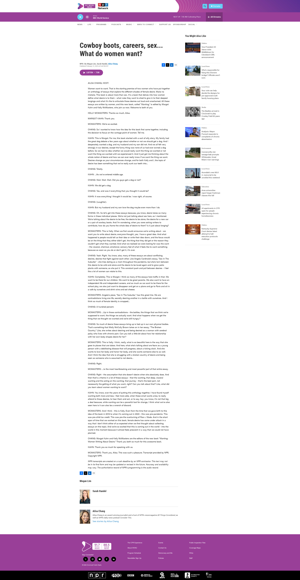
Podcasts (116, 24)
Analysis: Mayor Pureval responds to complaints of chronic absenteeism (210, 135)
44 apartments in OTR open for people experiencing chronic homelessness (211, 212)
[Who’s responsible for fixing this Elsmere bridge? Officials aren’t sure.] (192, 71)
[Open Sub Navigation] (84, 24)
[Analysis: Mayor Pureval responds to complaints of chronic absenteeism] (192, 132)
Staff (190, 558)
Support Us (165, 24)
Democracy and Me (165, 553)
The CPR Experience (135, 543)
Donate (216, 6)
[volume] (87, 17)
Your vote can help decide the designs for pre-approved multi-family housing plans (211, 94)
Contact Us (162, 548)
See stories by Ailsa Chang (106, 521)
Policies (161, 558)
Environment (206, 148)
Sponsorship (179, 24)
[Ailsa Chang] (85, 517)
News (79, 24)
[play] (80, 17)
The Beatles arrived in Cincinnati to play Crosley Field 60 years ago (211, 115)
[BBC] (130, 575)
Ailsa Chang (113, 64)
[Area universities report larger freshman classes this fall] (192, 191)
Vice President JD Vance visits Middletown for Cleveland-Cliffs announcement (209, 52)
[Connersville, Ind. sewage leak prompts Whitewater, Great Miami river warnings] (192, 153)
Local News (206, 66)
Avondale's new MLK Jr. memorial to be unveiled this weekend (211, 175)
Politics (204, 43)
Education (205, 187)
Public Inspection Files (197, 543)
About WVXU (132, 548)
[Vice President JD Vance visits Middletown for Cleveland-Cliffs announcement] (192, 48)
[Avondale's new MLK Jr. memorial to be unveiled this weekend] (192, 173)
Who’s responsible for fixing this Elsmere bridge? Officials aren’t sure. (211, 74)
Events (160, 543)
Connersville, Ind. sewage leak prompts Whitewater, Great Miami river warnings (210, 156)
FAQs (191, 553)
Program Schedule (134, 553)
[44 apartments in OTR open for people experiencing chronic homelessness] (192, 209)
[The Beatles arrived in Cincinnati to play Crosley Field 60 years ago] (192, 112)
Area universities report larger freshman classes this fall (211, 193)
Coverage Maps (195, 548)
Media (204, 107)
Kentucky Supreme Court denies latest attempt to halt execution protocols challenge (210, 233)
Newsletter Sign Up (134, 558)
